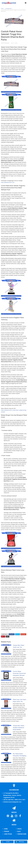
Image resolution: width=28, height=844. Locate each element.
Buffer (7, 636)
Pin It (3, 636)
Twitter (17, 634)
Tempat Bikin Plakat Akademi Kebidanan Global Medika (18, 727)
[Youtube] (12, 816)
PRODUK (6, 831)
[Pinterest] (8, 816)
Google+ (24, 634)
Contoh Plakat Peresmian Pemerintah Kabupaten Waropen (19, 673)
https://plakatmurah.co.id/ (7, 182)
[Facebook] (20, 816)
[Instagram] (16, 816)
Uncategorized (8, 8)
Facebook (12, 634)
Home (2, 8)
